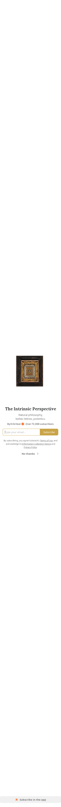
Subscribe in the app (33, 799)
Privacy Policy (30, 447)
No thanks (28, 453)
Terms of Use (46, 440)
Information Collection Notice (36, 443)
